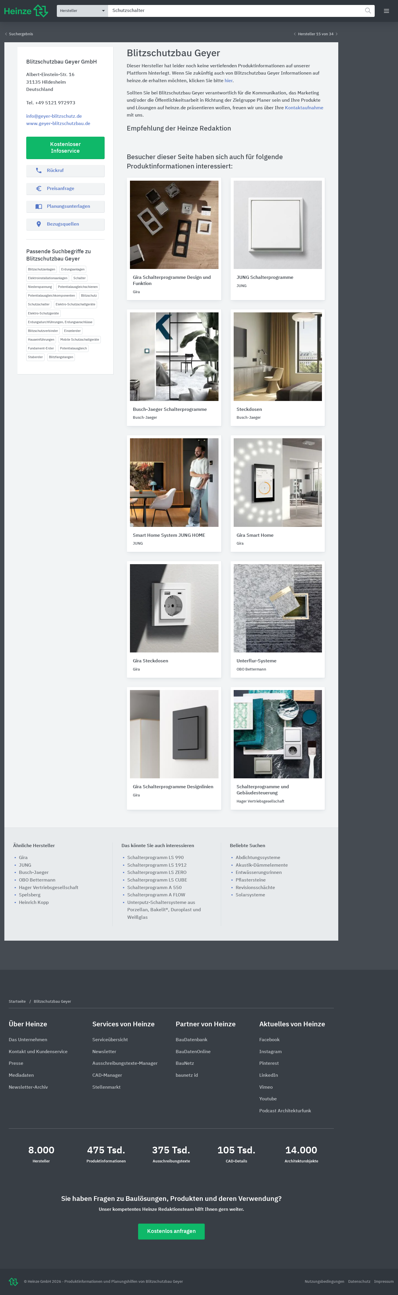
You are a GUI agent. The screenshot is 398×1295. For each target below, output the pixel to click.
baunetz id (187, 1075)
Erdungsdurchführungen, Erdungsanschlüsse (60, 322)
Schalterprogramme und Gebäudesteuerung (263, 790)
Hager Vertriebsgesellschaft (48, 888)
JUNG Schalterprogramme (265, 277)
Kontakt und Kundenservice (38, 1052)
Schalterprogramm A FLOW (156, 895)
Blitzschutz (89, 295)
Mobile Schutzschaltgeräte (79, 339)
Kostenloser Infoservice (65, 148)
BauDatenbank (191, 1040)
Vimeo (266, 1087)
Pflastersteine (251, 880)
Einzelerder (72, 330)
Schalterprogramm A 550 (154, 888)
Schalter (79, 278)
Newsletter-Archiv (28, 1087)
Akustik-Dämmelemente (262, 865)
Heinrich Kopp (34, 902)
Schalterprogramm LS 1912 (157, 865)
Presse (16, 1063)
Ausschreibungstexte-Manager (125, 1063)
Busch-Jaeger (34, 872)
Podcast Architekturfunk (285, 1111)
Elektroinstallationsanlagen (47, 278)
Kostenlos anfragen (171, 1231)
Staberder (35, 357)
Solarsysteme (250, 895)
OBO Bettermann (37, 880)
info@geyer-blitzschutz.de (54, 116)
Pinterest (269, 1063)
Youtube (268, 1099)
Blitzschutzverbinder (43, 330)
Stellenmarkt (106, 1087)
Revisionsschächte (255, 888)
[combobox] (241, 11)
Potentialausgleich (73, 348)
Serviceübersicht (110, 1040)
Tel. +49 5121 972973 (50, 103)
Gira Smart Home (255, 535)
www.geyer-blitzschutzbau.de (58, 124)
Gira (23, 858)
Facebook (269, 1040)
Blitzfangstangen (61, 357)
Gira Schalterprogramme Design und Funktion (172, 280)
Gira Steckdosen (150, 661)
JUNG (25, 865)
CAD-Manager (107, 1075)
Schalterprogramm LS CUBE (157, 880)
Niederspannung (40, 286)
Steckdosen (249, 409)
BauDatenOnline (193, 1052)
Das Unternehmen (28, 1040)
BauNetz (185, 1063)
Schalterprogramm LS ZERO (156, 872)
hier (229, 81)
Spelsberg (29, 895)
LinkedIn (268, 1075)
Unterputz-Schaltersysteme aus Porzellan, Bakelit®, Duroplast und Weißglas (164, 910)
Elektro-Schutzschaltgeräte (75, 304)
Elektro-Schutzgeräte (43, 313)
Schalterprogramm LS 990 (155, 858)
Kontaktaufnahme (304, 108)
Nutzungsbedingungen (325, 1282)
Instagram (270, 1052)
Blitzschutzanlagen (41, 269)
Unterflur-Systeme (257, 661)
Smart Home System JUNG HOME (169, 535)
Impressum (384, 1282)
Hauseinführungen (41, 339)
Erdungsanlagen (72, 269)
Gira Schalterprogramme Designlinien (173, 787)
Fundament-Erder (41, 348)
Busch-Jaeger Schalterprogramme (170, 409)
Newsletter (104, 1052)
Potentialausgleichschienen (78, 286)
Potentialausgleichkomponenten (51, 295)
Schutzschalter (39, 304)
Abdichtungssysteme (258, 858)
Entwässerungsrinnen (259, 872)
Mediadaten (21, 1075)
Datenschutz (359, 1282)
